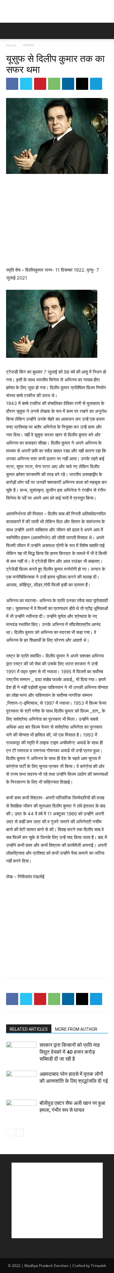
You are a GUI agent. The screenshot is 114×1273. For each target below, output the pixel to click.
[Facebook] (12, 84)
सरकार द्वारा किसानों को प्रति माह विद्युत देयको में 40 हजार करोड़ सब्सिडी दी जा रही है (70, 1052)
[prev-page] (10, 1132)
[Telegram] (96, 84)
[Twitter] (26, 84)
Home (11, 45)
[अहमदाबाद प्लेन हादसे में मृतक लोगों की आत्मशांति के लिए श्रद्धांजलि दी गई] (21, 1081)
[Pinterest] (40, 84)
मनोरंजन (28, 45)
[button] (10, 31)
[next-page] (19, 1132)
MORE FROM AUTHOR (76, 1029)
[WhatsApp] (54, 84)
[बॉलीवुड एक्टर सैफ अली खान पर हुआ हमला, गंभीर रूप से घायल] (21, 1110)
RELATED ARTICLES (29, 1029)
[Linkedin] (68, 84)
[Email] (82, 84)
